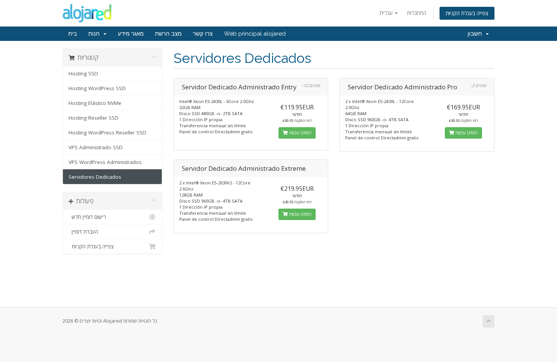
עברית (387, 12)
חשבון (476, 33)
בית (72, 33)
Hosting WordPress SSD (97, 88)
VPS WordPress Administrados (105, 162)
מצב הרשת (168, 33)
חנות (95, 33)
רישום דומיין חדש (87, 217)
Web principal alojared (255, 33)
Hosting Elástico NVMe (95, 103)
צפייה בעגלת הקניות (467, 13)
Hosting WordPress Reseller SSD (107, 132)
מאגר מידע (131, 33)
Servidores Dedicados (95, 176)
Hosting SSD (83, 73)
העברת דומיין (83, 231)
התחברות (416, 12)
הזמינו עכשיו (299, 133)
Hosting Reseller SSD (94, 117)
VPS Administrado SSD (96, 147)
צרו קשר (203, 33)
